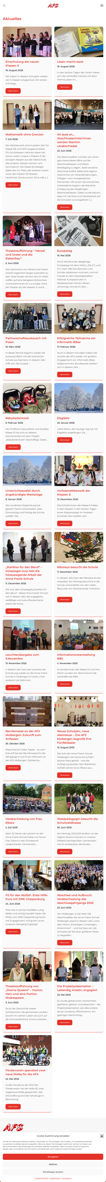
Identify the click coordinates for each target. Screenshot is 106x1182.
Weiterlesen (13, 91)
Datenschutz (55, 1178)
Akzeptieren (53, 1157)
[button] (101, 1136)
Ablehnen (53, 1164)
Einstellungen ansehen (53, 1172)
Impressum (67, 1178)
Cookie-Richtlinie (41, 1178)
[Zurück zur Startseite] (53, 5)
